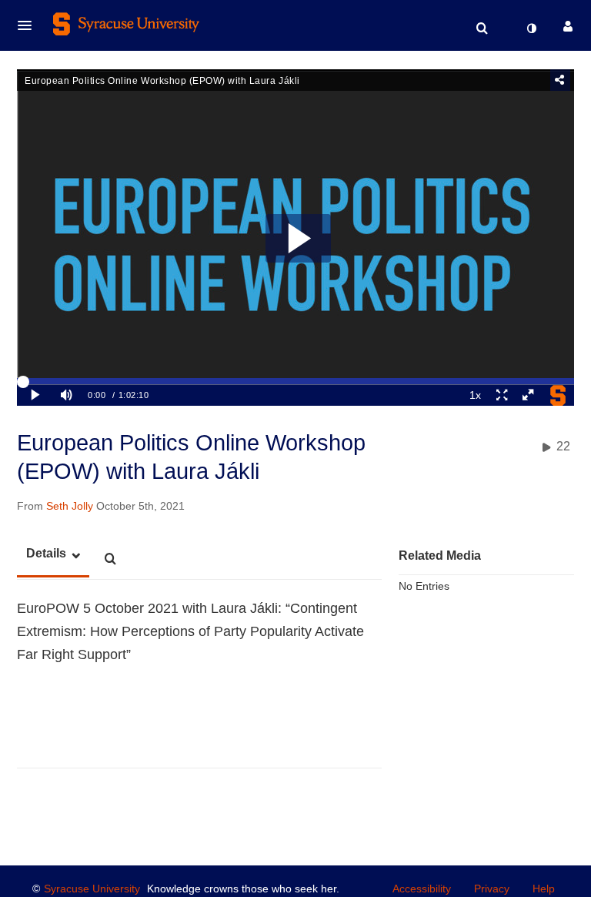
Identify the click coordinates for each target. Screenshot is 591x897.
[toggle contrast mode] (531, 28)
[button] (29, 25)
